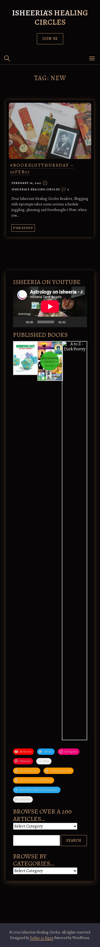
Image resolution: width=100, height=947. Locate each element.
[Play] (20, 322)
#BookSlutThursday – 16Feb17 (42, 168)
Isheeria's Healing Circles (50, 17)
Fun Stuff (23, 228)
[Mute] (71, 322)
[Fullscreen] (80, 322)
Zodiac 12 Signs (41, 937)
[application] (50, 306)
